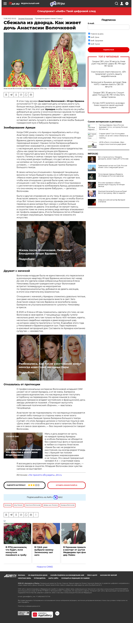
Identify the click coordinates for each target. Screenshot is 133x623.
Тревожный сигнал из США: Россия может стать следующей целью (112, 166)
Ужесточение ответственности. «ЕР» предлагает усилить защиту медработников (108, 74)
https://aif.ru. (25, 602)
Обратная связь (24, 578)
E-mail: (91, 23)
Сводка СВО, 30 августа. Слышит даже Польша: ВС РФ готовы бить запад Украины (108, 95)
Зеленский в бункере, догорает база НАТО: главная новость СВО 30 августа (108, 84)
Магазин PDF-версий (108, 575)
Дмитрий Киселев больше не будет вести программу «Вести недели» (112, 192)
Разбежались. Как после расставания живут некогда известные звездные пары (50, 365)
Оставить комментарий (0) (66, 485)
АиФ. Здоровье (97, 41)
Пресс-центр (92, 575)
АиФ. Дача (95, 37)
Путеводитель (39, 578)
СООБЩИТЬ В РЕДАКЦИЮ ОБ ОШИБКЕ (75, 578)
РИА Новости (67, 89)
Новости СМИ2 (45, 567)
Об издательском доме (37, 575)
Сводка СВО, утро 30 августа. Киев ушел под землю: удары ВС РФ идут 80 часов (108, 63)
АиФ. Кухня (95, 44)
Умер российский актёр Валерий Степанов (111, 201)
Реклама (21, 575)
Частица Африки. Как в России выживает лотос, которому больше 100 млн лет (113, 127)
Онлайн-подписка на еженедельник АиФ (67, 575)
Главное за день (97, 34)
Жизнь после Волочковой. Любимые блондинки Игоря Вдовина (45, 252)
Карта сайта (53, 578)
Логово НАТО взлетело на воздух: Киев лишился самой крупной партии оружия (108, 105)
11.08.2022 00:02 (10, 18)
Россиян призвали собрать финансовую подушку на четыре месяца (111, 184)
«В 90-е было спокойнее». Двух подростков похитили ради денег (112, 143)
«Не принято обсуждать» (41, 475)
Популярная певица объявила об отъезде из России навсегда (111, 175)
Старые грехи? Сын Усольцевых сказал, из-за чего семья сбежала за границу (113, 136)
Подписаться (108, 50)
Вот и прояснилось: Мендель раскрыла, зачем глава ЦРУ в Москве (113, 158)
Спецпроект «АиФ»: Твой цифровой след (66, 11)
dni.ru (59, 475)
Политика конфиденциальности (29, 606)
